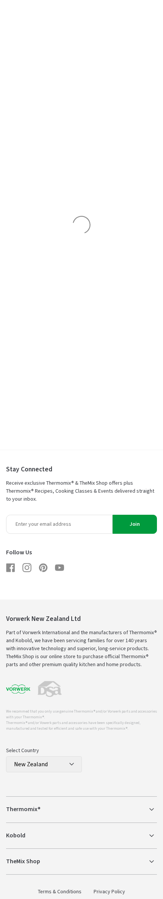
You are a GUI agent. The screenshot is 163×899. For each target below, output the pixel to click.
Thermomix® (23, 809)
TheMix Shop (23, 861)
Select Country (22, 750)
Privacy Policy (109, 892)
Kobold (15, 835)
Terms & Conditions (60, 892)
